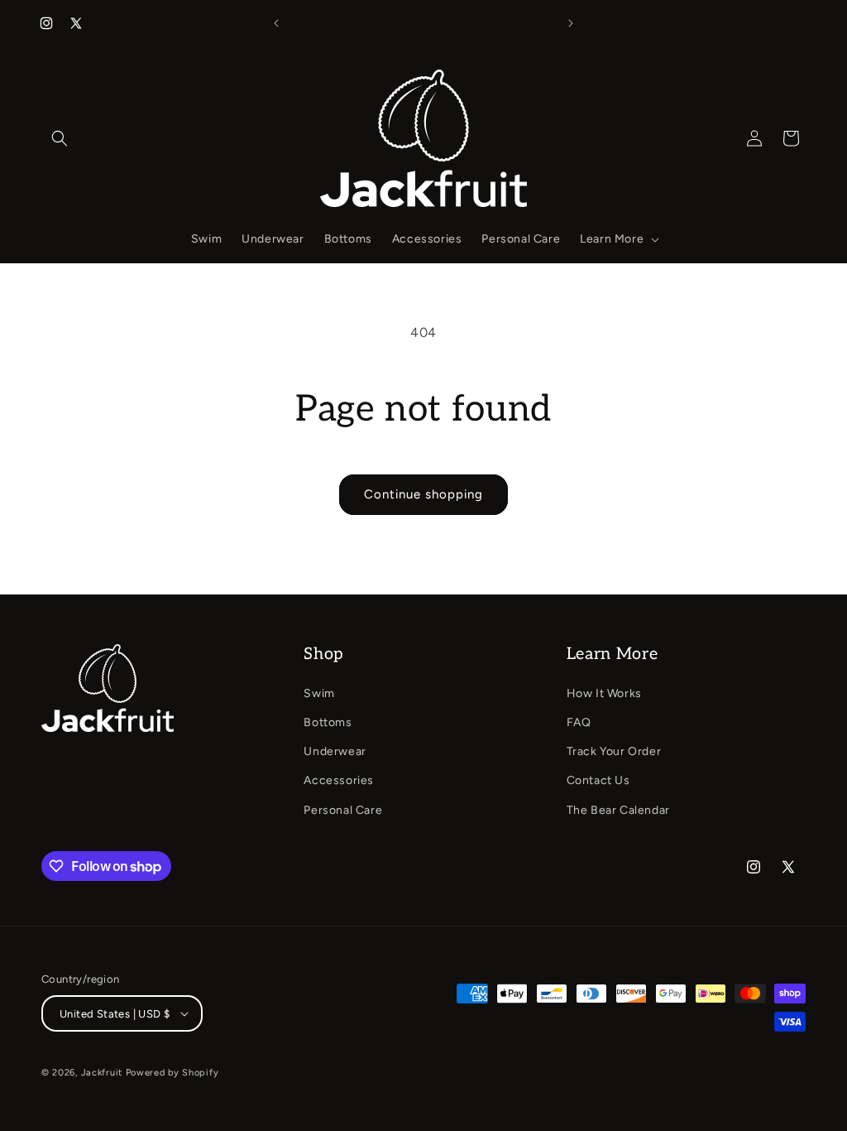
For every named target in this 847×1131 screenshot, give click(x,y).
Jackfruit (101, 1072)
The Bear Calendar (618, 810)
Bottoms (328, 722)
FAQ (579, 722)
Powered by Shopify (172, 1072)
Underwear (335, 751)
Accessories (339, 780)
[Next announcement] (571, 23)
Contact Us (598, 780)
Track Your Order (614, 751)
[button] (59, 138)
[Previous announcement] (276, 23)
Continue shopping (423, 494)
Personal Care (343, 810)
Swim (319, 693)
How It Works (604, 693)
